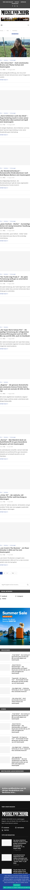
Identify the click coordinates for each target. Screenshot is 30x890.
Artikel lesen (3, 79)
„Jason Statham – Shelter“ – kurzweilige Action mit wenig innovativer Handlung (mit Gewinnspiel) (15, 226)
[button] (1, 785)
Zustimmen (17, 885)
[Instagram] (14, 6)
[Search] (28, 25)
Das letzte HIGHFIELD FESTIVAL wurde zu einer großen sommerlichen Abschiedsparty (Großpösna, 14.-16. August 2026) (20, 844)
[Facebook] (12, 6)
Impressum (23, 2)
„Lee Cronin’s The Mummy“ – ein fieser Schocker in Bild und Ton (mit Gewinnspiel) (14, 550)
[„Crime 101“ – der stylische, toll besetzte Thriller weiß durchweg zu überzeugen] (15, 479)
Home (1, 30)
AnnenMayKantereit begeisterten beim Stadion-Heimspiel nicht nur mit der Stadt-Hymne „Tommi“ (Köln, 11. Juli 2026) (20, 859)
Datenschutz (15, 3)
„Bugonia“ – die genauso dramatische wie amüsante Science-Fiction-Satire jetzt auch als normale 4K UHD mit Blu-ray (15, 388)
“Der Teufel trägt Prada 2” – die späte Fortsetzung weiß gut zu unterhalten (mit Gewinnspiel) (14, 279)
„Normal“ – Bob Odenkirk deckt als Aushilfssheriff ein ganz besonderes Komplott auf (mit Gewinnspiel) (13, 442)
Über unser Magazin (8, 2)
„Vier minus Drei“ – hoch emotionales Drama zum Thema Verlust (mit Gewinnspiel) (14, 65)
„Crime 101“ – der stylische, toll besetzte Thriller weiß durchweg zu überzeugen (13, 497)
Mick (4, 69)
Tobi (4, 124)
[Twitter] (17, 6)
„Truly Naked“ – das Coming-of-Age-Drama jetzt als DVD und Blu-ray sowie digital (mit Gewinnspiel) (21, 657)
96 (13, 573)
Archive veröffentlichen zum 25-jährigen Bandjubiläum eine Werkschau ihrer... (14, 790)
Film (8, 30)
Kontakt (17, 2)
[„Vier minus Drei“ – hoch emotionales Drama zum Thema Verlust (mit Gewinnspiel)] (15, 47)
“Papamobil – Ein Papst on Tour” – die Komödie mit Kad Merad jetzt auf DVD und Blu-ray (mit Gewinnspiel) (20, 680)
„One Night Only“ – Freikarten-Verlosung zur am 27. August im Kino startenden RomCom (21, 689)
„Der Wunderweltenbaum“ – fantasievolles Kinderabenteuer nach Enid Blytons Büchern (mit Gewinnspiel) (15, 173)
